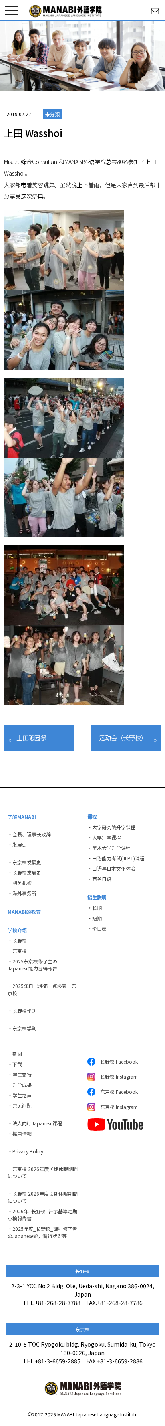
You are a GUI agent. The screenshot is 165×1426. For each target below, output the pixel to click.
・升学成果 (20, 1084)
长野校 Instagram (116, 1076)
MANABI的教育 (24, 911)
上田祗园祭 (31, 737)
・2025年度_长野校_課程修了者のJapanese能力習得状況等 (42, 1232)
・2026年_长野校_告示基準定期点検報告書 (42, 1215)
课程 (92, 816)
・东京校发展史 (24, 862)
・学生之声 (20, 1095)
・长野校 (17, 940)
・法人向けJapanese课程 (35, 1123)
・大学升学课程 (104, 837)
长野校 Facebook (116, 1061)
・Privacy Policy (25, 1151)
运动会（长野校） (123, 737)
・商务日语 (99, 878)
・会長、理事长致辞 (29, 834)
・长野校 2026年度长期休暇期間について (43, 1197)
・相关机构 (20, 882)
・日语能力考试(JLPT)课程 (116, 858)
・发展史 (17, 844)
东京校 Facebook (116, 1091)
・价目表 (97, 928)
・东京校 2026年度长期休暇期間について (43, 1172)
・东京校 (17, 950)
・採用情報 (20, 1133)
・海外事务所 (22, 893)
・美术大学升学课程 (109, 847)
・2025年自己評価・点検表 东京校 (42, 989)
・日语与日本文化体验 (111, 868)
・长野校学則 (22, 1010)
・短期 (94, 918)
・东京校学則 (22, 1028)
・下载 (15, 1064)
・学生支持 (20, 1074)
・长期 (94, 907)
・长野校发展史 (24, 872)
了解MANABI (22, 816)
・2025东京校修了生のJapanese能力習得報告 (32, 965)
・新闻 (15, 1053)
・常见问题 (20, 1105)
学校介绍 (17, 930)
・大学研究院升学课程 (111, 827)
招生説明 (97, 897)
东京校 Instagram (116, 1106)
